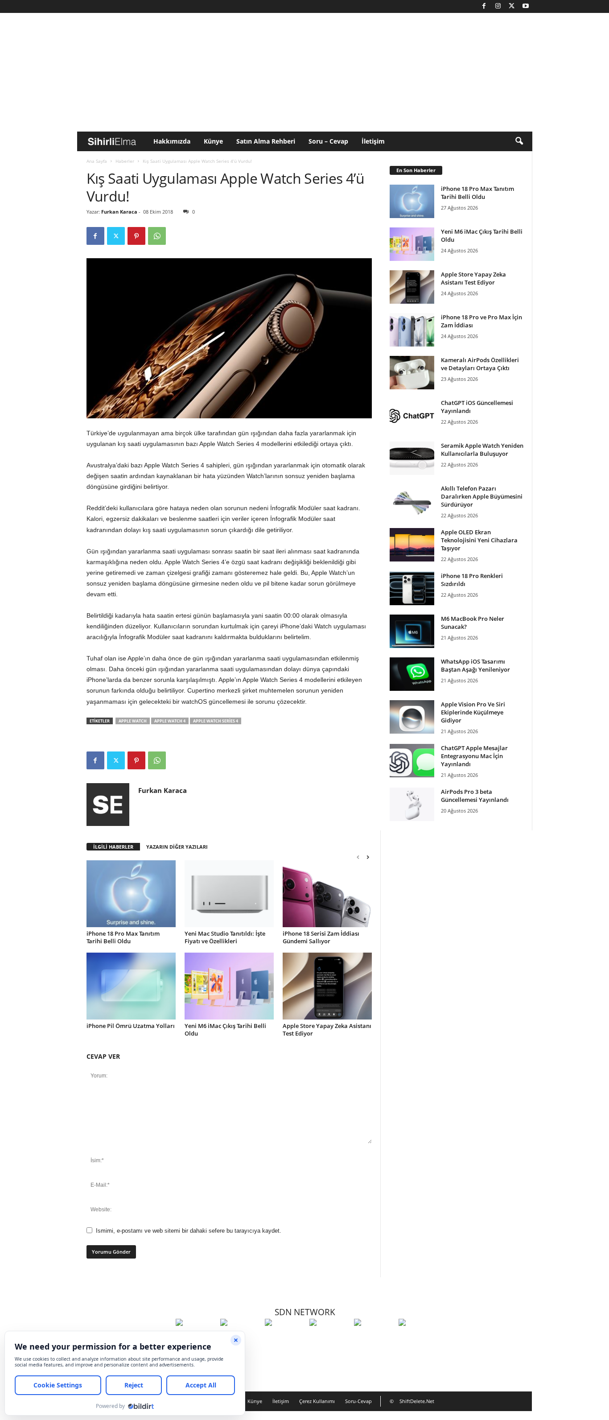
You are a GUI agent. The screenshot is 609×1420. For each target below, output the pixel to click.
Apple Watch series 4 (215, 721)
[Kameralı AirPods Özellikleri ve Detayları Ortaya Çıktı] (412, 372)
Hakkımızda (171, 141)
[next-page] (368, 857)
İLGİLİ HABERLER (113, 846)
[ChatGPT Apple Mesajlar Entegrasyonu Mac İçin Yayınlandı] (412, 760)
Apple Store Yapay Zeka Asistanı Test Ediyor (327, 1029)
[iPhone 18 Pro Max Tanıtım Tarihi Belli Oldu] (131, 893)
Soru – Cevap (328, 141)
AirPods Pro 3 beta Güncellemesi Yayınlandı (475, 796)
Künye (213, 141)
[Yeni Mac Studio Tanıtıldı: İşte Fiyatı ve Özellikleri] (229, 893)
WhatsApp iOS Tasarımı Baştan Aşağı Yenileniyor (475, 665)
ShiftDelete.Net (416, 1401)
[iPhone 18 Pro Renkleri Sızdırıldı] (412, 588)
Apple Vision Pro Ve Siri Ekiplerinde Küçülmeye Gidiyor (473, 712)
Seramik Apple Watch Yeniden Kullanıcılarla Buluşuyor (482, 450)
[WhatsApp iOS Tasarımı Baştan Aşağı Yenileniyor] (412, 674)
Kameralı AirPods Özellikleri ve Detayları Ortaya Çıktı (480, 364)
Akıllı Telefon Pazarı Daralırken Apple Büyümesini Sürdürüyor (482, 496)
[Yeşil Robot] (285, 1339)
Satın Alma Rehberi (265, 141)
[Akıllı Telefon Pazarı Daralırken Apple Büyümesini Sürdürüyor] (412, 501)
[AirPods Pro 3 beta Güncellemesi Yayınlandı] (412, 804)
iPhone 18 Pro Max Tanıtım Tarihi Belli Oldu (123, 937)
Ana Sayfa (96, 161)
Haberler (124, 161)
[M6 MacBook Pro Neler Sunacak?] (412, 631)
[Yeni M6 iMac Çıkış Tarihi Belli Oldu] (229, 986)
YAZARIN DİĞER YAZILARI (177, 846)
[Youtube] (525, 6)
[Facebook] (484, 6)
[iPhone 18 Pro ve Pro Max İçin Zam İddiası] (412, 330)
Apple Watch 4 (169, 721)
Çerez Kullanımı (317, 1401)
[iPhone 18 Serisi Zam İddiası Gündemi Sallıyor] (327, 893)
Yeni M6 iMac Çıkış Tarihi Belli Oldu (225, 1029)
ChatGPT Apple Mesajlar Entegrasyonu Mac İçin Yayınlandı (474, 756)
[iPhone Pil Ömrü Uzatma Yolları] (131, 986)
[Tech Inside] (329, 1339)
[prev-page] (358, 857)
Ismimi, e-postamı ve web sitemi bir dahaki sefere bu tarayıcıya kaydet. (188, 1230)
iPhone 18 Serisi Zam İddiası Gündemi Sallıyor (321, 937)
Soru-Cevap (358, 1401)
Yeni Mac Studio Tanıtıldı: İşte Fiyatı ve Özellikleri (225, 937)
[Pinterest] (136, 236)
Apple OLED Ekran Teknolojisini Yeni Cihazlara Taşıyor (479, 540)
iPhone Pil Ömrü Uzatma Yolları (130, 1026)
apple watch (133, 721)
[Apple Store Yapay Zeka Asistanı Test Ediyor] (327, 986)
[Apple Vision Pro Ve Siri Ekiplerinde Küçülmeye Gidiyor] (412, 717)
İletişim (373, 141)
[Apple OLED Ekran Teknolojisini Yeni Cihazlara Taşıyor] (412, 544)
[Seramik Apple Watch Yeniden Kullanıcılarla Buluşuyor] (412, 458)
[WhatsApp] (157, 236)
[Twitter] (511, 6)
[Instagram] (498, 6)
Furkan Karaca (119, 211)
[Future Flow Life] (419, 1339)
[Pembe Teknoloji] (374, 1339)
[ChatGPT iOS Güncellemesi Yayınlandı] (412, 415)
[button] (519, 141)
